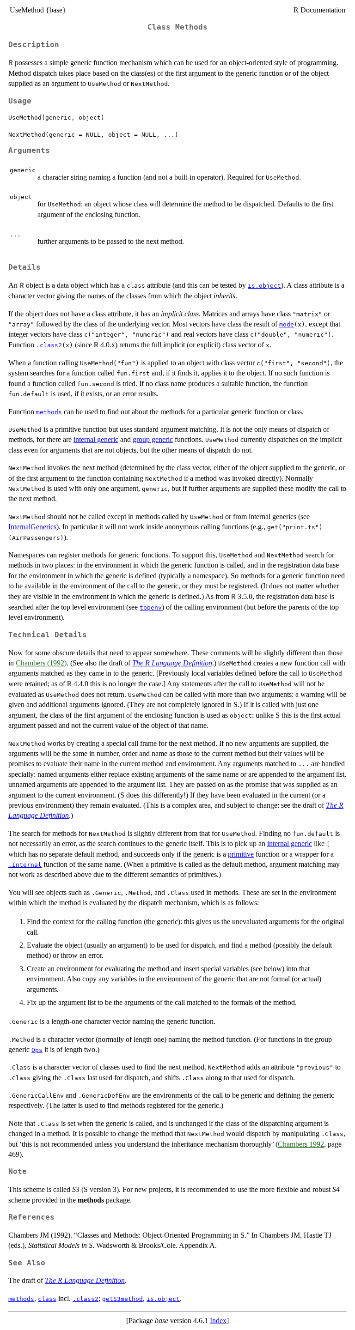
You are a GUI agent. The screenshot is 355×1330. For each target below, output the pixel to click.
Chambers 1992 (301, 1144)
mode (286, 324)
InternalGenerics (32, 527)
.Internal (25, 864)
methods (49, 412)
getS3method (122, 1298)
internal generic (95, 439)
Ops (37, 1049)
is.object (264, 285)
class (47, 1298)
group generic (153, 439)
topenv (151, 607)
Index (218, 1320)
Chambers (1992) (41, 663)
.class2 (49, 345)
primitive (241, 854)
